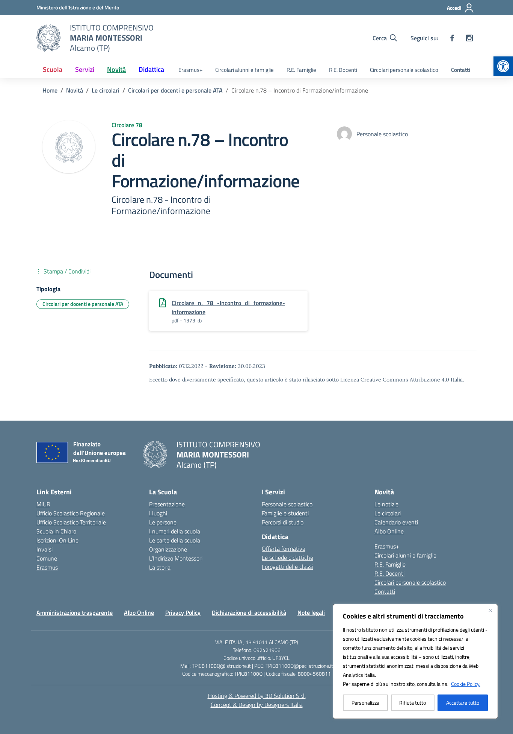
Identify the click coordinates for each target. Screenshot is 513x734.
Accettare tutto (462, 703)
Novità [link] (116, 69)
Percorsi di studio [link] (282, 522)
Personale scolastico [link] (287, 504)
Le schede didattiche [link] (287, 557)
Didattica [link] (151, 69)
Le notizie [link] (386, 504)
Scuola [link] (52, 69)
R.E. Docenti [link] (343, 69)
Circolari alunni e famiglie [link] (244, 69)
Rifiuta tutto (412, 703)
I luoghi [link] (158, 513)
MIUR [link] (43, 504)
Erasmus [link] (47, 567)
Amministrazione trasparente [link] (74, 612)
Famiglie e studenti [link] (285, 513)
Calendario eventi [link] (396, 522)
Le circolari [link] (387, 513)
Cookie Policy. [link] (465, 684)
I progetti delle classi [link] (287, 566)
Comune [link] (46, 558)
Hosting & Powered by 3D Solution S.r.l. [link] (257, 695)
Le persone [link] (163, 522)
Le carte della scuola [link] (174, 540)
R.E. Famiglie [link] (301, 69)
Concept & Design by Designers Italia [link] (257, 704)
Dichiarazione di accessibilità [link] (249, 612)
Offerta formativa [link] (283, 548)
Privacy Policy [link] (183, 612)
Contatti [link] (460, 69)
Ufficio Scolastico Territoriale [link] (71, 522)
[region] (415, 661)
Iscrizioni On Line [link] (57, 540)
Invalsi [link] (44, 549)
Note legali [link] (311, 612)
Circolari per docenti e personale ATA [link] (82, 304)
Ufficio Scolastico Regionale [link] (70, 513)
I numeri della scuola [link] (174, 531)
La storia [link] (159, 567)
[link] (503, 66)
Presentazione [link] (167, 504)
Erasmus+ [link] (190, 69)
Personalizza (365, 703)
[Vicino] (490, 610)
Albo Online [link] (389, 531)
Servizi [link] (84, 69)
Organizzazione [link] (168, 549)
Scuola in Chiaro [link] (56, 531)
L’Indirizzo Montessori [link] (175, 558)
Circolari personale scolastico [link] (404, 69)
